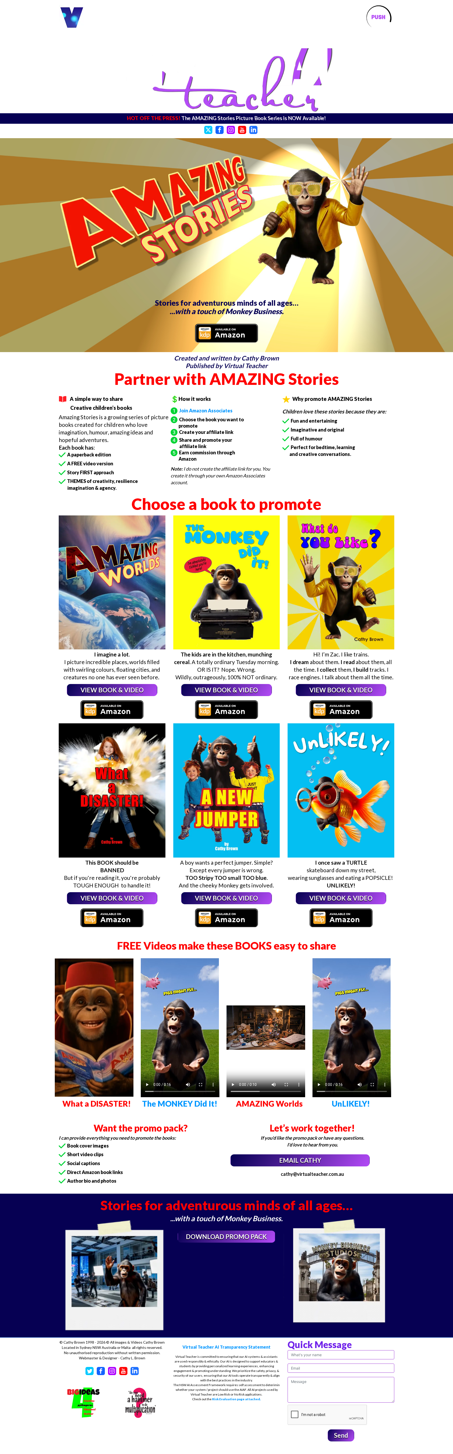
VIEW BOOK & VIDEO (112, 690)
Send (341, 1435)
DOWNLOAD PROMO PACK (226, 1236)
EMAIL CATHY (300, 1160)
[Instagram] (230, 129)
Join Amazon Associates (205, 410)
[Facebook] (219, 129)
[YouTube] (242, 129)
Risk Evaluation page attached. (236, 1399)
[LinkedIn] (253, 129)
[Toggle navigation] (378, 18)
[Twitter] (208, 129)
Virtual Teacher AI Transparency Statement (226, 1346)
